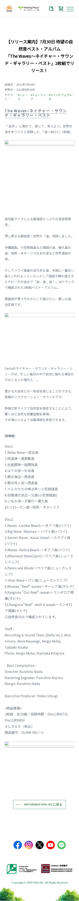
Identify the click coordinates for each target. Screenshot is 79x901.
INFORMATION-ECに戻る (42, 804)
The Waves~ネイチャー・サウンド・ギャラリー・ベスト (36, 113)
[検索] (51, 9)
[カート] (61, 9)
